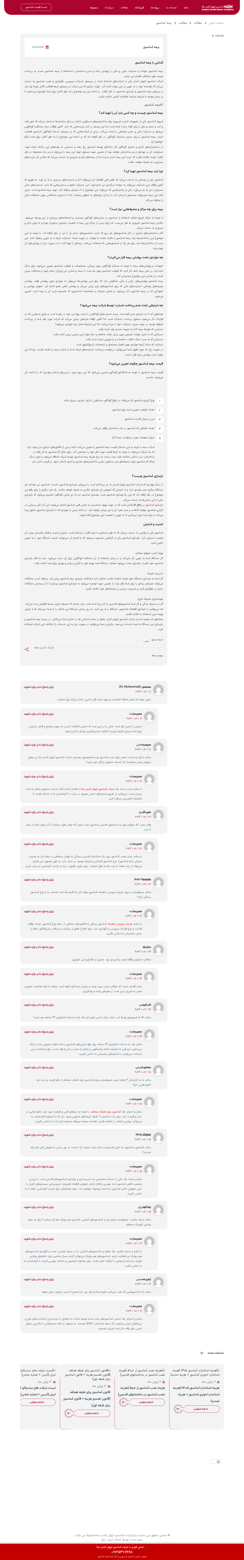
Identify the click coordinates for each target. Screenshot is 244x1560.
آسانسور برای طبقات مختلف (106, 1112)
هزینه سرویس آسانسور (78, 1493)
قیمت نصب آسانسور (42, 1504)
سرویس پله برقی (115, 1498)
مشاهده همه (216, 1353)
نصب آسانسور (117, 1488)
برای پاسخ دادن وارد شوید (39, 687)
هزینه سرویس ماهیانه (120, 924)
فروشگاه (139, 8)
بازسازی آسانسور (154, 505)
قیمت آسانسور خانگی (113, 1472)
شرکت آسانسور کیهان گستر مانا (97, 789)
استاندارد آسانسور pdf (42, 1509)
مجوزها (94, 8)
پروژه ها (155, 8)
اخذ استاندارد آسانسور (113, 1493)
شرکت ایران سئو (111, 1540)
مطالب (183, 23)
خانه (186, 8)
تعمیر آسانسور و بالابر (113, 1482)
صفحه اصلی (216, 23)
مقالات (124, 8)
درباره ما (109, 8)
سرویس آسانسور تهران (112, 1477)
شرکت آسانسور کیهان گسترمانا (205, 1471)
